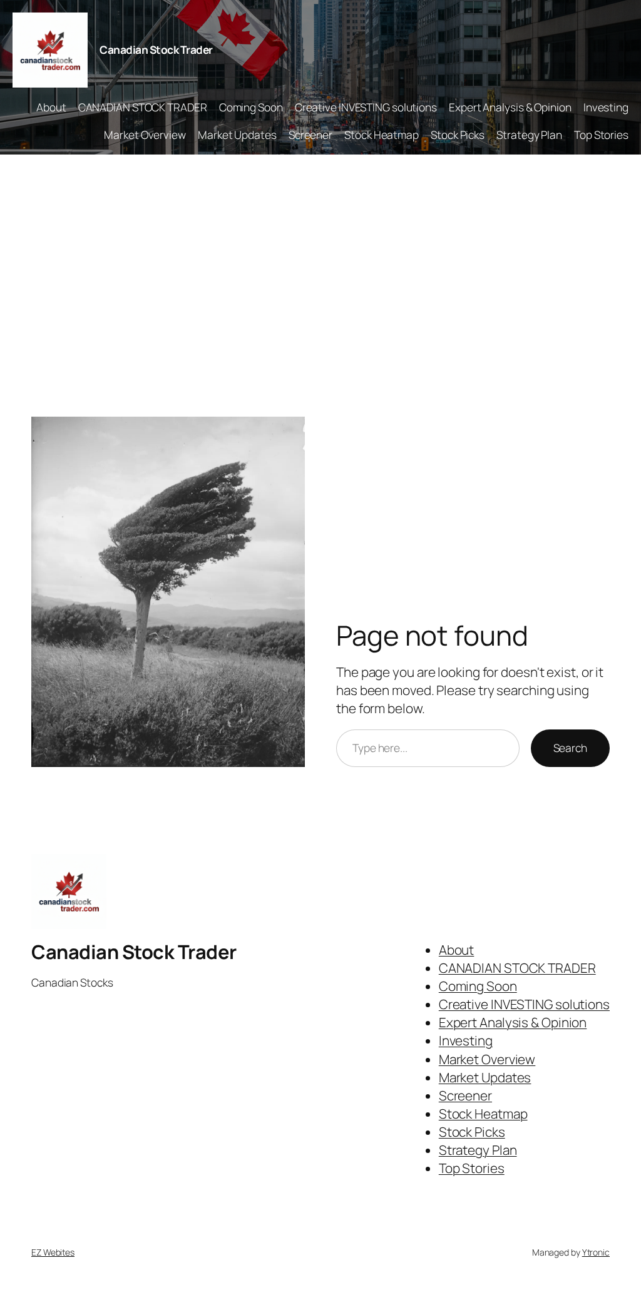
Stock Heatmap (381, 134)
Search (570, 747)
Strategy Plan (529, 134)
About (51, 106)
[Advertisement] (320, 285)
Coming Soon (251, 106)
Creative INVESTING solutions (366, 106)
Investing (605, 106)
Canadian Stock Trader (156, 49)
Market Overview (145, 134)
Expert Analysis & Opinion (510, 106)
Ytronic (596, 1252)
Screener (310, 134)
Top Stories (601, 134)
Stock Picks (458, 134)
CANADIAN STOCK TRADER (142, 106)
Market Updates (237, 134)
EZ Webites (52, 1252)
